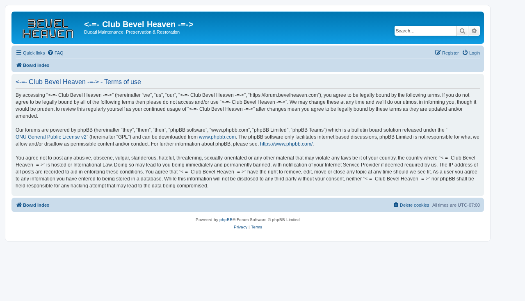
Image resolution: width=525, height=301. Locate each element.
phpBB (226, 219)
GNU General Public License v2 (51, 137)
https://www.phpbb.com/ (286, 144)
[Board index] (49, 27)
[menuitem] (55, 53)
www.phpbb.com (217, 137)
